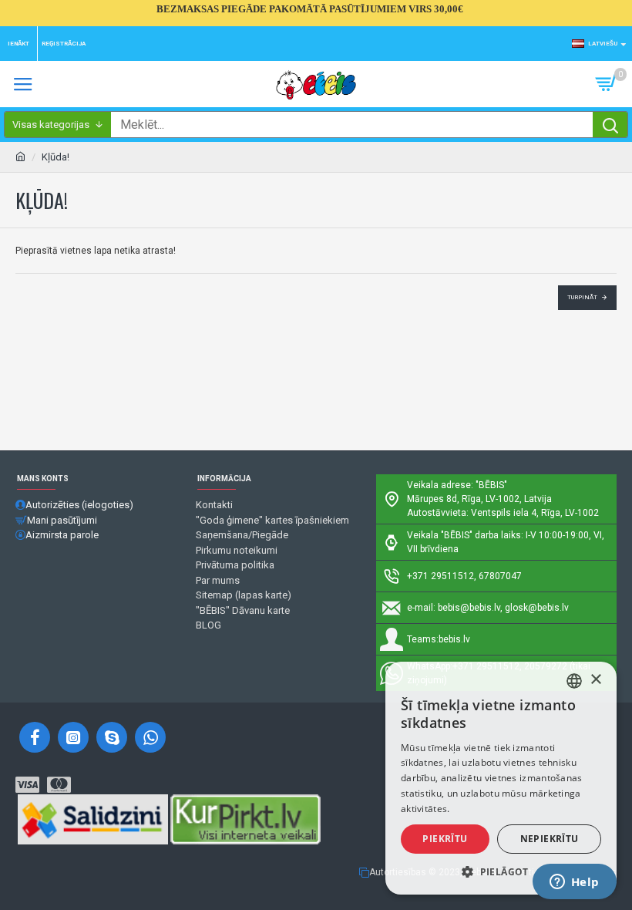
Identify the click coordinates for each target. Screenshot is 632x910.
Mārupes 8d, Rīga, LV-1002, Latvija (479, 499)
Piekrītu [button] (444, 838)
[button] (501, 871)
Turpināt (582, 297)
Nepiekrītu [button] (549, 838)
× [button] (595, 680)
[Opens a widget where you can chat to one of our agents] (574, 883)
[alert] (501, 778)
